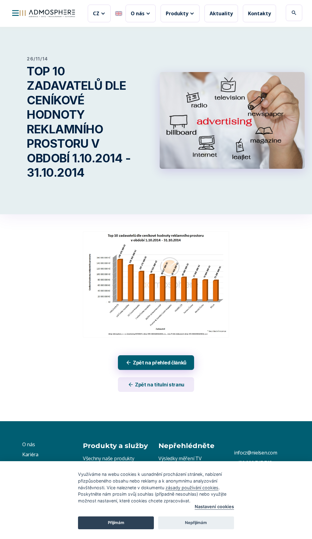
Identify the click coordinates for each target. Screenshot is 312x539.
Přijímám (116, 522)
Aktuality (221, 13)
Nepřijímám (196, 522)
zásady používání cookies (191, 487)
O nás (28, 444)
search (294, 13)
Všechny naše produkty (108, 458)
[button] (99, 13)
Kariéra (30, 454)
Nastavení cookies (214, 506)
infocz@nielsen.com (255, 452)
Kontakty (259, 13)
